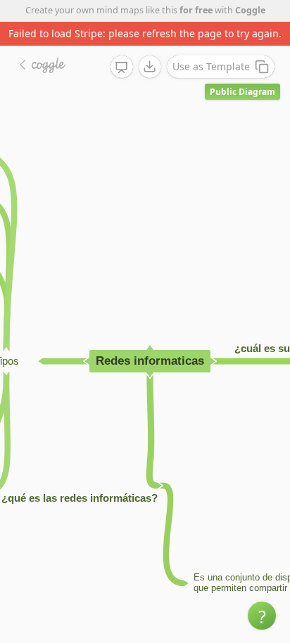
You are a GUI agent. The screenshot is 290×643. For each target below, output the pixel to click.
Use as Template (211, 66)
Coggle (250, 10)
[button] (262, 616)
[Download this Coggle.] (150, 67)
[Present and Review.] (122, 67)
